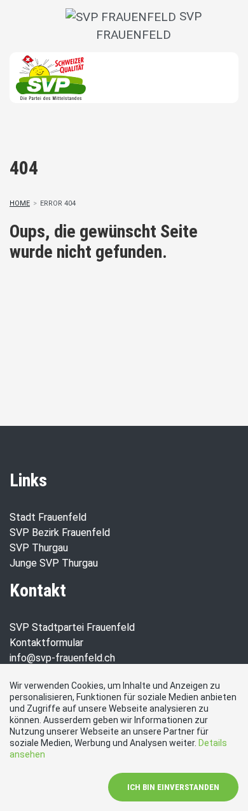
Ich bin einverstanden (173, 787)
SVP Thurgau (39, 548)
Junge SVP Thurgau (54, 563)
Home (20, 203)
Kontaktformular (46, 643)
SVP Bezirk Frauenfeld (60, 532)
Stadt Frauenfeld (48, 517)
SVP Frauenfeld (149, 25)
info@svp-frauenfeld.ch (62, 658)
